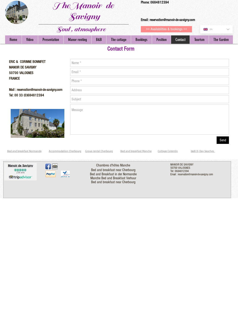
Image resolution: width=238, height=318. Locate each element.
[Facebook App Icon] (48, 166)
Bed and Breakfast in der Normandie (113, 174)
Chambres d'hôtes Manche (113, 165)
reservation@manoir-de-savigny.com (172, 20)
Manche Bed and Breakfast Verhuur (113, 178)
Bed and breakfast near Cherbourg (113, 170)
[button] (199, 39)
